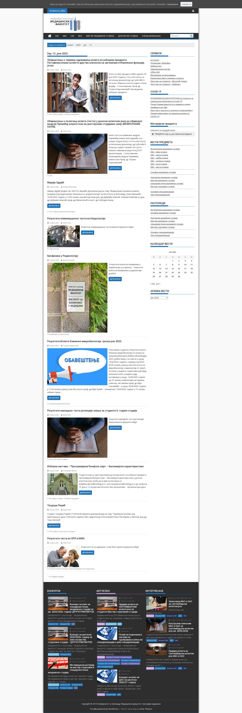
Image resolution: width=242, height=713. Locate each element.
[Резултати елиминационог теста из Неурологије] (63, 227)
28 (166, 276)
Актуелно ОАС (172, 616)
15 (173, 268)
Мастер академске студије (100, 36)
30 (179, 276)
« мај (152, 283)
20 (160, 272)
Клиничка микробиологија (59, 404)
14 (166, 268)
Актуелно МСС (53, 654)
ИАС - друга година (159, 155)
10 (185, 264)
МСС (80, 36)
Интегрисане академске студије (165, 149)
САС (72, 36)
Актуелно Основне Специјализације (118, 657)
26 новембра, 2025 (78, 598)
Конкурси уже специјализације (108, 663)
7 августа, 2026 (126, 628)
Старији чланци (57, 576)
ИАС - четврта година (160, 161)
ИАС (65, 36)
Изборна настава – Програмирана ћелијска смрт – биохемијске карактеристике (95, 466)
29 (173, 276)
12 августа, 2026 (127, 598)
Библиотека (155, 66)
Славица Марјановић (71, 346)
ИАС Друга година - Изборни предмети (64, 498)
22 (173, 272)
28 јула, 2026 (175, 598)
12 (154, 268)
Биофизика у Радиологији (62, 255)
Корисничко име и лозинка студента (167, 78)
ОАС (57, 36)
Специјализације (151, 36)
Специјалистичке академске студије (166, 183)
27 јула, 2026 (175, 620)
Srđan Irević (67, 70)
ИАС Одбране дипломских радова (62, 212)
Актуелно (101, 624)
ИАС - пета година (158, 164)
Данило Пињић (68, 260)
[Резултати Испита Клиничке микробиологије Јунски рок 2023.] (77, 349)
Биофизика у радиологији (59, 334)
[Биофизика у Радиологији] (77, 264)
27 (160, 276)
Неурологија (54, 249)
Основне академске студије (163, 172)
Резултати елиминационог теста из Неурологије (76, 218)
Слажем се (186, 4)
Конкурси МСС (65, 654)
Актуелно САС (53, 624)
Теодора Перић (56, 505)
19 (154, 272)
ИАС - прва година (158, 152)
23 (179, 272)
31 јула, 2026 (125, 671)
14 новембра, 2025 (78, 628)
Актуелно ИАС (160, 616)
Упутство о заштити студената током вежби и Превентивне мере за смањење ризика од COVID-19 (171, 113)
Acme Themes (146, 709)
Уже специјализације (160, 194)
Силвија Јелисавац (69, 187)
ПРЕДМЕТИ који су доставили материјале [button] (173, 134)
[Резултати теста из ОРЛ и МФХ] (63, 547)
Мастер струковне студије (162, 186)
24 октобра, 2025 (78, 659)
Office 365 (155, 72)
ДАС (50, 175)
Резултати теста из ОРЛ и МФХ (66, 538)
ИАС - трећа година (159, 158)
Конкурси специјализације (130, 660)
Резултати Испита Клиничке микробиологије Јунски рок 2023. (84, 341)
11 (191, 264)
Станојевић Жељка (70, 471)
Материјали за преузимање (163, 75)
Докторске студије (128, 36)
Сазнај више (172, 4)
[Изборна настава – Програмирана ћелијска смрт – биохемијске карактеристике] (62, 475)
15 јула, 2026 (175, 645)
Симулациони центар (160, 69)
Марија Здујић (55, 182)
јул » (158, 283)
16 (179, 268)
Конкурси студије (66, 688)
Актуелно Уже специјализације (108, 660)
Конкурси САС (65, 624)
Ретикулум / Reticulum (160, 63)
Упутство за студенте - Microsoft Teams (168, 81)
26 (154, 276)
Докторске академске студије (164, 177)
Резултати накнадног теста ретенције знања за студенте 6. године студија (92, 410)
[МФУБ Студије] (49, 35)
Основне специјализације (162, 191)
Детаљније (115, 98)
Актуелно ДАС (111, 694)
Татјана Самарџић (78, 601)
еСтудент (154, 60)
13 (160, 268)
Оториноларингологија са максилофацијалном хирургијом (72, 569)
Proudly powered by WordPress (104, 709)
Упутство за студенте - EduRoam (165, 84)
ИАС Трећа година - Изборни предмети (64, 114)
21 (166, 272)
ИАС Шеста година (60, 459)
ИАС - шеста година (159, 167)
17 (185, 268)
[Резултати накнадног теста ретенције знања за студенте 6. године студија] (77, 419)
